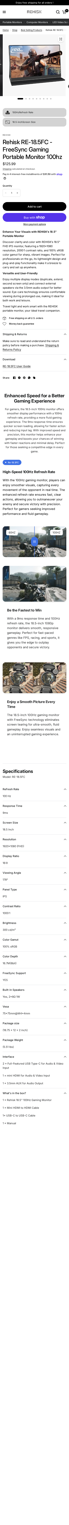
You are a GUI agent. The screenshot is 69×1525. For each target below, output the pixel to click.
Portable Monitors (12, 22)
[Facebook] (14, 378)
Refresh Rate (11, 789)
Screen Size (10, 822)
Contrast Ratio (12, 906)
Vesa (6, 1006)
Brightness (9, 923)
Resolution (9, 839)
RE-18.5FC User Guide (17, 366)
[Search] (58, 12)
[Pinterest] (24, 378)
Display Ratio (11, 856)
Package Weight (13, 1040)
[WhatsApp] (29, 378)
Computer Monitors (37, 22)
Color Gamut (10, 939)
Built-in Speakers (13, 989)
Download (9, 359)
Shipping (7, 169)
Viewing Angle (12, 872)
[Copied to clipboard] (34, 378)
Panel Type (10, 889)
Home (6, 30)
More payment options (34, 224)
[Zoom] (61, 39)
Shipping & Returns (15, 334)
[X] (19, 378)
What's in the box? (14, 1093)
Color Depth (10, 956)
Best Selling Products (31, 30)
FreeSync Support (14, 973)
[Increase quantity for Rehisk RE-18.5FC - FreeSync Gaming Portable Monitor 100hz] (17, 193)
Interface (8, 1056)
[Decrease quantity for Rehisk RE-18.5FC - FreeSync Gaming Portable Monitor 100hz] (5, 193)
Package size (11, 1023)
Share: (6, 378)
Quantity (7, 185)
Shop (14, 30)
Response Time (12, 806)
